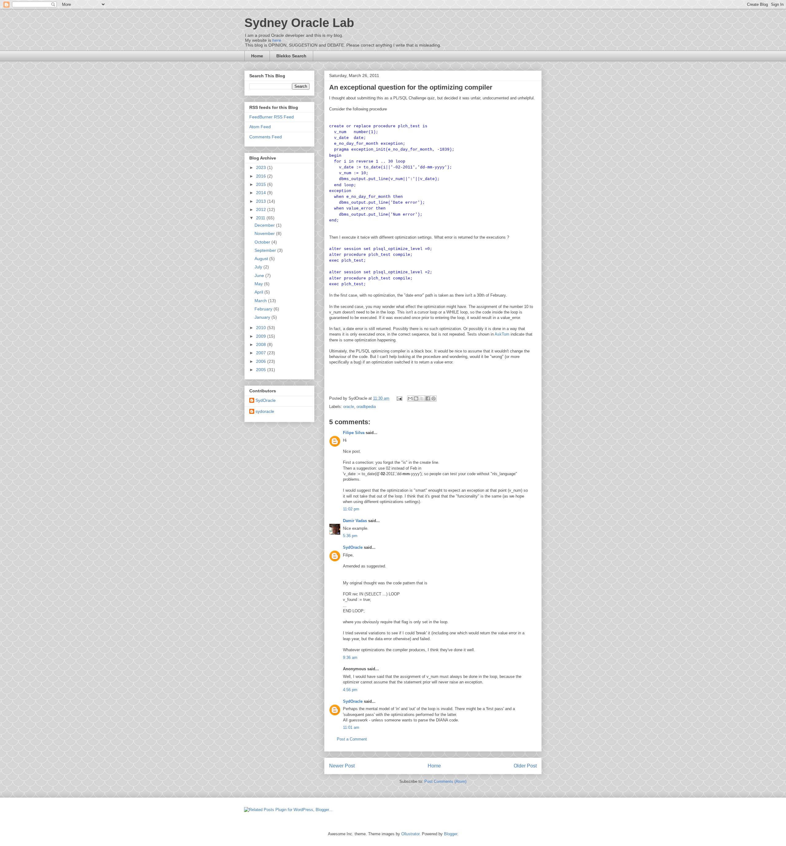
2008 (261, 344)
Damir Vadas (355, 520)
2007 (261, 352)
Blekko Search (291, 55)
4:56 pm (350, 689)
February (264, 308)
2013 (261, 201)
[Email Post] (399, 398)
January (263, 317)
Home (257, 55)
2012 (261, 209)
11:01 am (351, 727)
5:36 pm (350, 535)
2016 (261, 176)
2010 (261, 327)
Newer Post (342, 765)
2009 (261, 336)
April (259, 292)
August (262, 258)
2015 (261, 184)
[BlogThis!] (416, 398)
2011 (261, 217)
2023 (261, 167)
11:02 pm (351, 509)
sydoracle (264, 411)
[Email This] (410, 398)
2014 (261, 192)
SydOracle (353, 547)
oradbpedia (366, 406)
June (260, 275)
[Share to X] (422, 398)
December (265, 225)
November (265, 233)
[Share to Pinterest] (433, 398)
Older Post (525, 765)
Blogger (450, 834)
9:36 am (350, 657)
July (259, 266)
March (261, 300)
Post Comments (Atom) (445, 781)
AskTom (502, 334)
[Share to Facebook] (428, 398)
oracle (348, 406)
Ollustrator (410, 834)
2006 (261, 361)
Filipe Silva (353, 432)
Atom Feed (260, 126)
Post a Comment (352, 739)
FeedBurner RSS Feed (271, 116)
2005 (261, 369)
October (263, 242)
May (259, 283)
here (276, 40)
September (266, 250)
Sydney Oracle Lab (299, 22)
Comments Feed (265, 136)
